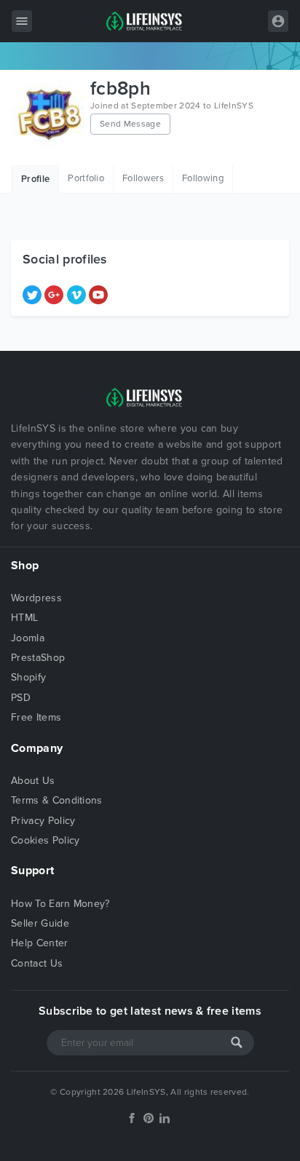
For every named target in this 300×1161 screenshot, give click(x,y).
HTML (24, 617)
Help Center (39, 943)
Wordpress (36, 598)
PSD (21, 698)
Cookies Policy (45, 840)
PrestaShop (38, 657)
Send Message (130, 124)
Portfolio (86, 178)
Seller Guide (40, 923)
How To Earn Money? (60, 904)
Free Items (36, 717)
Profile (35, 179)
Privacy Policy (43, 821)
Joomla (27, 638)
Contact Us (37, 963)
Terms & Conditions (57, 800)
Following (203, 178)
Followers (143, 178)
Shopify (28, 677)
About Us (33, 780)
